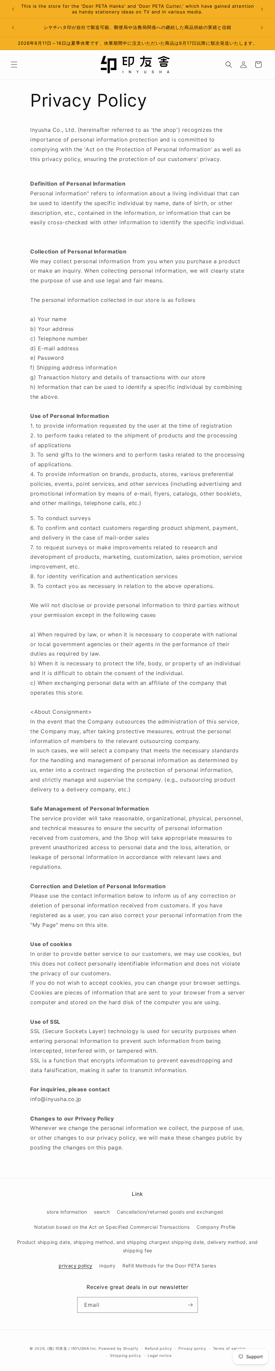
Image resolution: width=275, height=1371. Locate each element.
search (102, 1212)
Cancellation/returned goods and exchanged (170, 1212)
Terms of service (229, 1348)
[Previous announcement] (13, 9)
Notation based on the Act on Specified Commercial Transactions (111, 1227)
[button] (14, 64)
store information (67, 1212)
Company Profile (216, 1227)
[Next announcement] (262, 9)
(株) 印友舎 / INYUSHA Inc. (72, 1348)
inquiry (107, 1265)
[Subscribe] (190, 1305)
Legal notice (159, 1355)
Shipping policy (125, 1355)
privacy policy (75, 1265)
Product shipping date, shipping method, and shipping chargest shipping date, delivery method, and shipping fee (137, 1246)
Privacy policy (192, 1348)
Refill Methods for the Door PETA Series (169, 1265)
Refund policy (158, 1348)
